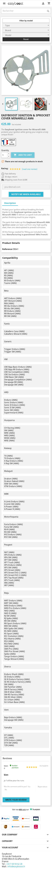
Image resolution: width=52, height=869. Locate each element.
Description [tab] (10, 203)
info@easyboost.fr (16, 866)
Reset (26, 39)
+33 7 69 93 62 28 (14, 864)
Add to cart (23, 154)
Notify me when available (26, 194)
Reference (7, 249)
